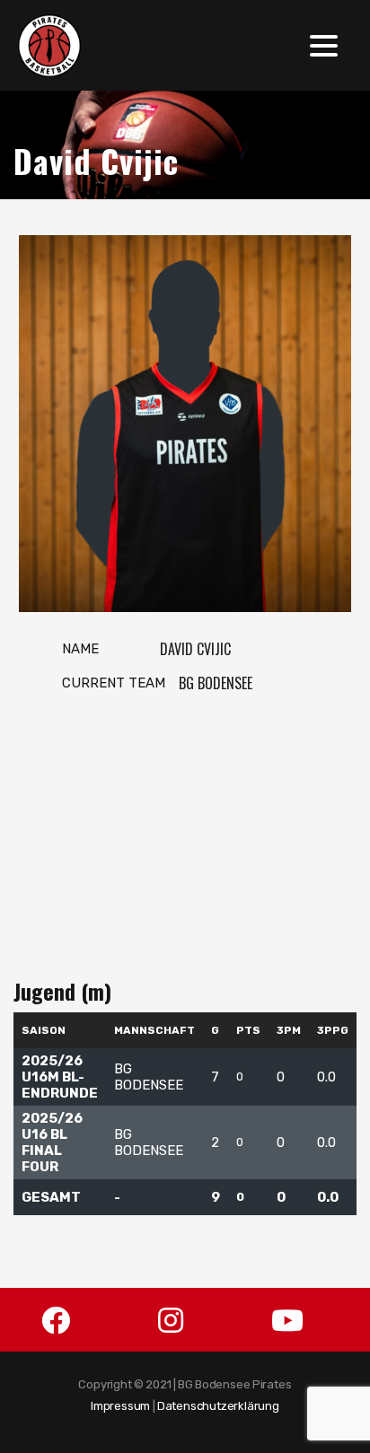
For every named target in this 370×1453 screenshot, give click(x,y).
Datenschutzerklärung (218, 1406)
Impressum (120, 1406)
